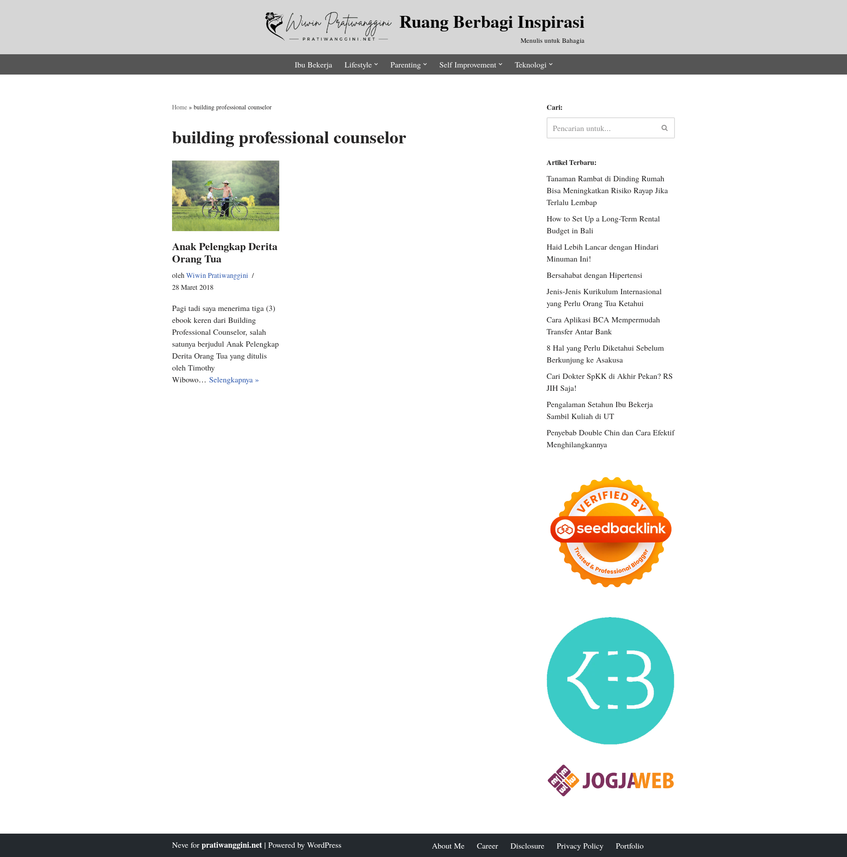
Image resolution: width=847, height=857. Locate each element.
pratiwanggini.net (232, 844)
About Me (448, 845)
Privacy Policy (580, 845)
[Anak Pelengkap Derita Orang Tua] (225, 196)
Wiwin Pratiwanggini (217, 275)
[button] (376, 64)
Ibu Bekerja (313, 64)
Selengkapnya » (234, 379)
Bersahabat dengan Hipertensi (594, 274)
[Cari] (665, 127)
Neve (180, 844)
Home (179, 107)
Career (487, 845)
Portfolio (630, 845)
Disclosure (527, 845)
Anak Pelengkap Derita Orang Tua (224, 252)
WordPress (324, 844)
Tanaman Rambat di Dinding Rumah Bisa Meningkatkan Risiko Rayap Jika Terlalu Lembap (607, 190)
